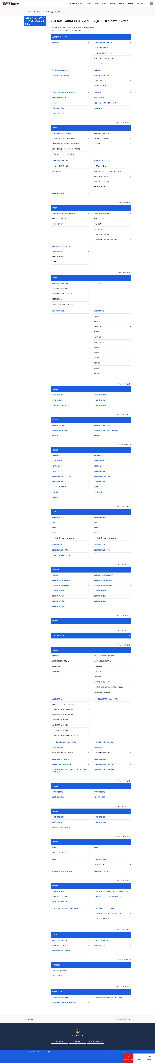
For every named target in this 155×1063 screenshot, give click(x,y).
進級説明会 (97, 677)
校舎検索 (130, 4)
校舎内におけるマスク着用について (105, 103)
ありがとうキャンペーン (59, 940)
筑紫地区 (97, 332)
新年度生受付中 (57, 545)
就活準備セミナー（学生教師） (61, 950)
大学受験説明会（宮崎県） (60, 730)
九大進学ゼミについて (77, 4)
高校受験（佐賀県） (58, 591)
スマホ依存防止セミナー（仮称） (104, 908)
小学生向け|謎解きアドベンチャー (104, 53)
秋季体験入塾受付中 (58, 517)
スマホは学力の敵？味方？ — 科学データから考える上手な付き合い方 (69, 771)
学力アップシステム (100, 219)
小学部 (89, 4)
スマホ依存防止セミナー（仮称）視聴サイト (107, 913)
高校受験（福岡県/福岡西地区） (104, 575)
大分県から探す (57, 461)
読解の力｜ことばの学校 (101, 182)
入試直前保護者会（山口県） (103, 682)
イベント (55, 934)
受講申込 (97, 487)
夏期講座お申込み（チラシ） (61, 550)
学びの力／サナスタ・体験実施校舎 (63, 154)
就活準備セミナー (99, 945)
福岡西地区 (97, 316)
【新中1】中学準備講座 (59, 970)
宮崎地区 (97, 363)
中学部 (97, 4)
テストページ (98, 492)
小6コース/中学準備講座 (101, 138)
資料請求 (55, 621)
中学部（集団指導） (100, 817)
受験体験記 (56, 569)
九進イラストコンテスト (101, 940)
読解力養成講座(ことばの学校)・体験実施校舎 (66, 149)
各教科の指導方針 (57, 224)
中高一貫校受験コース (59, 193)
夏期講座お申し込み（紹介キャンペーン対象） (108, 997)
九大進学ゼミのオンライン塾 (103, 42)
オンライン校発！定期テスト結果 (104, 58)
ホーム (25, 12)
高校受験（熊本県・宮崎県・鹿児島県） (106, 430)
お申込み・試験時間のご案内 (61, 166)
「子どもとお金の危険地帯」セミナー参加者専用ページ (111, 891)
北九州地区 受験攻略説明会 (102, 661)
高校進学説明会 (99, 671)
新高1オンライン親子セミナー (61, 764)
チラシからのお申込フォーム (61, 555)
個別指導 (112, 4)
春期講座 (55, 811)
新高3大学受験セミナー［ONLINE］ (63, 704)
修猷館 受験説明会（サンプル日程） (63, 752)
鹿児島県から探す (99, 471)
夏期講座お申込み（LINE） (102, 550)
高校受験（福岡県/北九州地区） (62, 585)
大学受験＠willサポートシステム (62, 294)
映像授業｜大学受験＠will (60, 283)
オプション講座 (57, 400)
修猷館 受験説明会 (57, 747)
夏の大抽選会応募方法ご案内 (61, 70)
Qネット (54, 103)
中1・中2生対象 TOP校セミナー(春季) (106, 699)
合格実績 (121, 4)
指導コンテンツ (99, 98)
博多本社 (55, 497)
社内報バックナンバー (59, 945)
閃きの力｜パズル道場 (101, 176)
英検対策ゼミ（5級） (58, 891)
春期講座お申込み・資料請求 (61, 827)
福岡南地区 (97, 326)
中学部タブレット (57, 257)
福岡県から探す (57, 456)
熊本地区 (97, 352)
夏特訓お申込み (99, 864)
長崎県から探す (57, 466)
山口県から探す (99, 456)
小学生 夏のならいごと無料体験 (61, 133)
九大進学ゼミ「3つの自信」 (60, 75)
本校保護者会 (98, 747)
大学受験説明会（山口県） (60, 725)
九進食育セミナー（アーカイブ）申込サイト (107, 896)
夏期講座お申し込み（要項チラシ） (63, 997)
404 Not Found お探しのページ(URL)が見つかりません (35, 21)
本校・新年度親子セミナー (102, 752)
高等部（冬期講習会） (59, 797)
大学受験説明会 (57, 699)
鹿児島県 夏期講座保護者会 (60, 661)
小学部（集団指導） (58, 817)
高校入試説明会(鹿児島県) (102, 692)
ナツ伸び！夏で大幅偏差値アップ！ (105, 234)
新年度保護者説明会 (100, 759)
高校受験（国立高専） (59, 606)
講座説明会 (55, 656)
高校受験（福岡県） (58, 425)
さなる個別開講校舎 (100, 405)
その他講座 (56, 965)
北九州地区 (97, 337)
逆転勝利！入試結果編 (101, 86)
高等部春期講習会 (57, 822)
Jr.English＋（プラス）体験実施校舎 (63, 138)
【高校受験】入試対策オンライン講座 (105, 239)
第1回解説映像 (56, 171)
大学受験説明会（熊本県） (60, 720)
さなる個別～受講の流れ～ (60, 405)
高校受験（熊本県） (58, 596)
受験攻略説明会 (99, 666)
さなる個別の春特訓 (100, 822)
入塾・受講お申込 (128, 1059)
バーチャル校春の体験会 (101, 48)
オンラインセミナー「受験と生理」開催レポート (67, 908)
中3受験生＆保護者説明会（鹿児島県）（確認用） (109, 687)
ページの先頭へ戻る (123, 122)
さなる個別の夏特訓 (100, 859)
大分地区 (97, 358)
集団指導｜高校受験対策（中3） (104, 213)
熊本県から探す (99, 466)
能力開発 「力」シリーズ (102, 161)
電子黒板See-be (57, 251)
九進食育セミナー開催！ (59, 896)
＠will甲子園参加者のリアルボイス (63, 304)
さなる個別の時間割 (100, 395)
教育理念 (97, 70)
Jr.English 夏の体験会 (59, 487)
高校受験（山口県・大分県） (103, 425)
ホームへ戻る (29, 1019)
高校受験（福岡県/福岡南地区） (62, 580)
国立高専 (55, 436)
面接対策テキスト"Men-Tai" (61, 759)
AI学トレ (55, 262)
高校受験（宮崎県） (100, 596)
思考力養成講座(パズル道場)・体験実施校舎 (65, 144)
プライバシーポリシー (59, 108)
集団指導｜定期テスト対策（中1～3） (64, 213)
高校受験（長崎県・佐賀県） (61, 430)
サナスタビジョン (58, 635)
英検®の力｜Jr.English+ (101, 166)
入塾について (56, 511)
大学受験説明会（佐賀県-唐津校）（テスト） (65, 735)
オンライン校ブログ (100, 63)
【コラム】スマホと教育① (102, 919)
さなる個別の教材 (57, 395)
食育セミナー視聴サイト (59, 901)
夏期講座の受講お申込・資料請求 (62, 871)
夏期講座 (55, 842)
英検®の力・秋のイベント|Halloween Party (107, 171)
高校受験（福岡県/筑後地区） (103, 585)
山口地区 (97, 373)
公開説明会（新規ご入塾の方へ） (104, 770)
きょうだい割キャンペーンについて (63, 538)
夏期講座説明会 (57, 671)
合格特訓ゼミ (98, 229)
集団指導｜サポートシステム (61, 246)
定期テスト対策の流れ (59, 219)
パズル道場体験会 (99, 482)
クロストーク (98, 283)
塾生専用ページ (57, 650)
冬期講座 (55, 786)
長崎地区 (97, 347)
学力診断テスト (99, 224)
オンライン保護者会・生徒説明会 (104, 656)
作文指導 (97, 144)
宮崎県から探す (57, 471)
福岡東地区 (97, 321)
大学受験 (97, 436)
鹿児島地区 (97, 368)
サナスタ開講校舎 (57, 482)
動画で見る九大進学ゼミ (59, 98)
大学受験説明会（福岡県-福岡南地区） (64, 709)
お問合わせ (150, 1059)
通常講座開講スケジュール (102, 476)
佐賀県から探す (99, 461)
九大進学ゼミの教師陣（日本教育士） (63, 92)
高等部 (104, 4)
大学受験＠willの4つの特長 (60, 288)
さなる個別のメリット (101, 400)
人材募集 (47, 1052)
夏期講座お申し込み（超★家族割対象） (64, 1002)
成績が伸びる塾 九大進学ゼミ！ (103, 75)
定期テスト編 (98, 80)
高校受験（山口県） (100, 601)
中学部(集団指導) (99, 792)
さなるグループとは (58, 113)
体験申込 (55, 492)
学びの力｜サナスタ (100, 187)
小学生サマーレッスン (59, 852)
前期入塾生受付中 (99, 517)
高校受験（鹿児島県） (59, 601)
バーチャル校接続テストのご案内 (104, 764)
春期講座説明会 (57, 666)
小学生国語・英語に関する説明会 (104, 742)
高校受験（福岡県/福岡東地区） (104, 580)
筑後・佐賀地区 (99, 342)
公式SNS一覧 (98, 108)
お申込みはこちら (57, 976)
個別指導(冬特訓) (99, 797)
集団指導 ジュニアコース (101, 133)
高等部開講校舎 (57, 299)
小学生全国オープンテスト (60, 161)
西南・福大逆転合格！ (59, 311)
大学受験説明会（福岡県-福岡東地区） (64, 714)
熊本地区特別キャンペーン (102, 871)
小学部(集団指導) (57, 792)
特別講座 (55, 885)
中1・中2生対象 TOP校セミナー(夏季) (64, 742)
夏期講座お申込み (99, 545)
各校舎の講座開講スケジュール (61, 476)
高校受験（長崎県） (100, 591)
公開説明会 (55, 42)
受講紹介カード (57, 991)
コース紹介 (97, 92)
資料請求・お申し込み (95, 1042)
